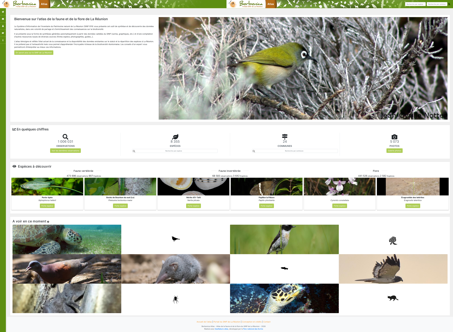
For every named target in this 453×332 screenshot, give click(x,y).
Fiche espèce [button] (47, 206)
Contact (267, 322)
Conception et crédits (252, 322)
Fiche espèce (67, 238)
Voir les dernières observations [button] (65, 150)
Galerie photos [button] (394, 150)
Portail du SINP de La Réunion (227, 322)
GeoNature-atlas (221, 329)
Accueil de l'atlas (204, 322)
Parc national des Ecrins (253, 329)
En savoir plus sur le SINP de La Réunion (34, 52)
